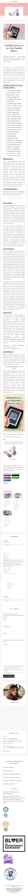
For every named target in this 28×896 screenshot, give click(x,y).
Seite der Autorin (14, 199)
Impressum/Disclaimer (8, 767)
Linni (4, 553)
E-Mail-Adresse (7, 626)
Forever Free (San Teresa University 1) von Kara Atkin (17, 501)
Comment (5, 644)
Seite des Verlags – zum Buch (14, 197)
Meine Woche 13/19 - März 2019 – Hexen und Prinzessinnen (13, 600)
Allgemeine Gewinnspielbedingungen (12, 774)
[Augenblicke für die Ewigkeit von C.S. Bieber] (7, 512)
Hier (4, 442)
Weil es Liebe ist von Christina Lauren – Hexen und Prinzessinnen (13, 545)
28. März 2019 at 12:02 (7, 554)
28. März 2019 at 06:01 (7, 542)
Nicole (8, 582)
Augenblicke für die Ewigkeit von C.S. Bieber (7, 517)
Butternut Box (18, 742)
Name (5, 620)
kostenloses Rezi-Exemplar (17, 43)
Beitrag (7, 743)
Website (5, 633)
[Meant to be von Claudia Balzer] (7, 495)
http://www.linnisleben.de (9, 573)
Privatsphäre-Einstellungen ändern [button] (11, 777)
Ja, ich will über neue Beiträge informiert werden (13, 640)
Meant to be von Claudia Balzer (7, 499)
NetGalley (17, 77)
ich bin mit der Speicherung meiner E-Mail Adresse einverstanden (13, 714)
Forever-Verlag (6, 77)
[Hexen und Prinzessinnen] (14, 9)
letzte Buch (11, 67)
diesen (7, 740)
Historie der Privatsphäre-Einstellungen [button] (12, 780)
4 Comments (18, 53)
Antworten (6, 556)
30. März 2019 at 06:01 (7, 598)
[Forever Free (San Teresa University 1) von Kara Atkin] (17, 495)
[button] (7, 475)
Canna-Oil (16, 746)
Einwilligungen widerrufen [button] (9, 784)
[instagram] (13, 1)
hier (24, 442)
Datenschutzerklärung (16, 672)
